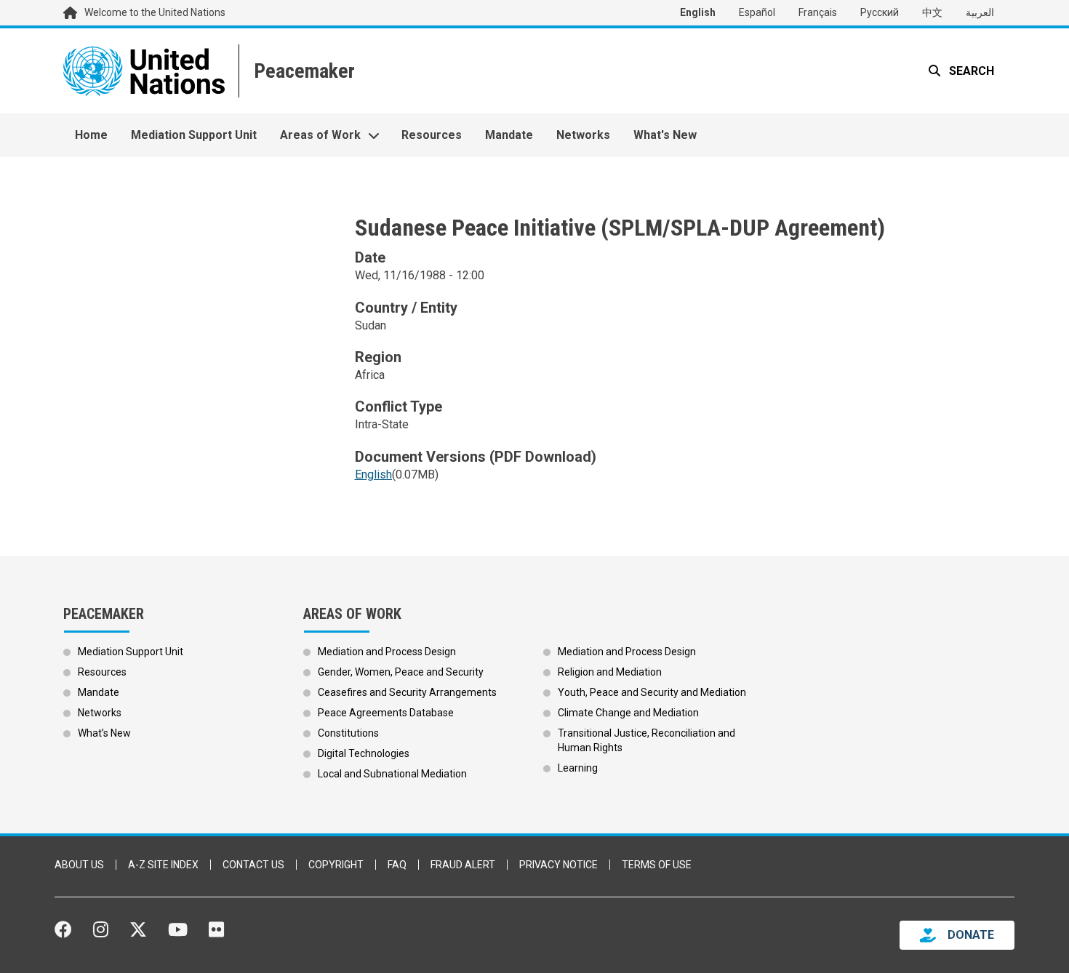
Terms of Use (657, 865)
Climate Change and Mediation (628, 712)
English (698, 12)
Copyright (336, 865)
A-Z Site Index (163, 865)
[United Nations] (144, 71)
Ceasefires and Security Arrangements (407, 692)
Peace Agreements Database (386, 712)
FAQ (397, 865)
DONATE (971, 935)
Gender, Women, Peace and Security (401, 672)
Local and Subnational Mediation (392, 774)
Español (757, 12)
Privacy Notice (558, 865)
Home (91, 135)
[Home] (302, 71)
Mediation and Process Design (387, 651)
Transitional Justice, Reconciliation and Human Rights (646, 740)
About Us (79, 865)
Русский (879, 12)
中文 (932, 12)
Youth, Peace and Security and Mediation (652, 692)
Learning (578, 768)
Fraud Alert (463, 865)
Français (817, 12)
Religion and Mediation (610, 672)
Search (970, 71)
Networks (583, 135)
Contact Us (253, 865)
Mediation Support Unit (194, 135)
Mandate (509, 135)
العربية (980, 12)
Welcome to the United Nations (154, 12)
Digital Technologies (363, 753)
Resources (431, 135)
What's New (665, 135)
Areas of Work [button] (320, 135)
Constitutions (348, 733)
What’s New (104, 733)
